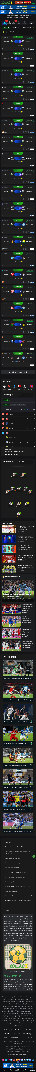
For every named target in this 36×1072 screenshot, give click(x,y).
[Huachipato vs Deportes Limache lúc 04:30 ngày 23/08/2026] (18, 342)
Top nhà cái (19, 3)
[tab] (4, 23)
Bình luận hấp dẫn (9, 882)
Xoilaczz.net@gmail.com (20, 1054)
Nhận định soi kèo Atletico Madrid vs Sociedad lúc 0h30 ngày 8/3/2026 (27, 608)
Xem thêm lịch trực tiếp (17, 372)
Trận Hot (16, 27)
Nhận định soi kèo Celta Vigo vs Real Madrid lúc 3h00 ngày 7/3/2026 (27, 644)
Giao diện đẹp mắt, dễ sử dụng (13, 863)
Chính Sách (28, 1030)
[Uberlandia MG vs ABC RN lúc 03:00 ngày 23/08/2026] (18, 76)
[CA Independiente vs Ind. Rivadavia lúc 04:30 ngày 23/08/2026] (18, 276)
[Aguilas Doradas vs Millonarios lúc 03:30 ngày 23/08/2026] (18, 93)
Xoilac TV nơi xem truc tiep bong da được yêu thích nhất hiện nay (18, 852)
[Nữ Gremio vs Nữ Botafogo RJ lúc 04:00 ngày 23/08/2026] (18, 193)
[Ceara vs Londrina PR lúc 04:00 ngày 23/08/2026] (18, 159)
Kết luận (7, 905)
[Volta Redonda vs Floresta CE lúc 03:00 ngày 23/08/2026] (18, 43)
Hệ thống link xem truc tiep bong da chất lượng (17, 886)
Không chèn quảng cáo (11, 891)
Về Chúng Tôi (8, 1030)
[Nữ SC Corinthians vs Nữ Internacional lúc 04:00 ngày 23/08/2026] (18, 176)
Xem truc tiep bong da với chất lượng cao (16, 872)
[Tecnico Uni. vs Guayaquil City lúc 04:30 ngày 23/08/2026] (18, 309)
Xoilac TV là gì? (9, 842)
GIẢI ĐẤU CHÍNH (7, 381)
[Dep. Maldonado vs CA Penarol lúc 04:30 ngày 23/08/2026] (18, 326)
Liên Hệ (7, 1034)
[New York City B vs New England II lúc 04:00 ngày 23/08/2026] (18, 143)
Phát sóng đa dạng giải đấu (12, 867)
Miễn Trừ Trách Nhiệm (11, 1037)
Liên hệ (7, 910)
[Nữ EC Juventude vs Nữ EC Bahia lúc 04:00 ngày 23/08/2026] (18, 226)
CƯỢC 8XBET (27, 3)
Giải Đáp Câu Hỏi (26, 1037)
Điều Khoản (18, 1030)
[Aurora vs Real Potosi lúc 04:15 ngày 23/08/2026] (18, 259)
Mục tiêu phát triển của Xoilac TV (14, 847)
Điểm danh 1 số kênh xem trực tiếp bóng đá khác (18, 900)
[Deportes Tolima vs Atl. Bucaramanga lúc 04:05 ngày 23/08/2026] (18, 243)
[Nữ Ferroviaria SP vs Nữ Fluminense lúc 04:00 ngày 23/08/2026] (18, 209)
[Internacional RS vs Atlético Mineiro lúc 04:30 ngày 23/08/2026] (18, 293)
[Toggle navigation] (33, 3)
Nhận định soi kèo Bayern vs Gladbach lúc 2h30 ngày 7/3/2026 (27, 632)
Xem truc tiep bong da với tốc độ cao (15, 877)
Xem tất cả (29, 577)
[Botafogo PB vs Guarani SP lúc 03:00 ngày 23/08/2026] (18, 59)
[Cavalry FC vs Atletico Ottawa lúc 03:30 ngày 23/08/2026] (18, 126)
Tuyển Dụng (27, 1034)
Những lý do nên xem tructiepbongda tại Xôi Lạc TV (18, 896)
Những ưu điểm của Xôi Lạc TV (13, 858)
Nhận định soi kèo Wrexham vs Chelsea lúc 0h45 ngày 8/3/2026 (27, 619)
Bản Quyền (16, 1034)
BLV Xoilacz (27, 27)
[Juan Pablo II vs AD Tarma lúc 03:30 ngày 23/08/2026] (18, 109)
